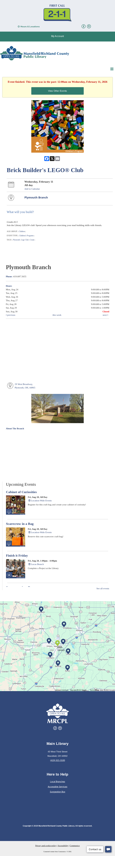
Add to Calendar (32, 189)
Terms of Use (94, 690)
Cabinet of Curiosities (21, 492)
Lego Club (25, 240)
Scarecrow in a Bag (20, 524)
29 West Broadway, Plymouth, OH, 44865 (25, 386)
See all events (102, 588)
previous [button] (11, 315)
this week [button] (57, 315)
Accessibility (63, 845)
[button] (57, 36)
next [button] (105, 315)
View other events (57, 91)
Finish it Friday (17, 555)
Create (32, 240)
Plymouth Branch (36, 197)
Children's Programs (26, 236)
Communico (75, 845)
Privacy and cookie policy (46, 845)
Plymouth (16, 240)
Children (22, 231)
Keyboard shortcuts (61, 690)
